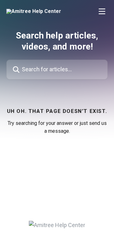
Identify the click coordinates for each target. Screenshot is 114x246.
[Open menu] (102, 11)
